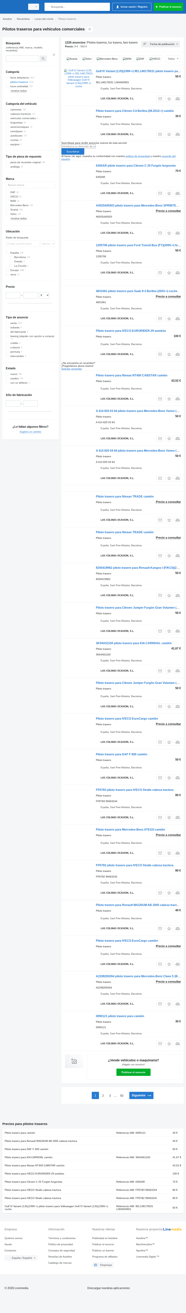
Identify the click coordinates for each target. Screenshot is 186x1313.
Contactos (10, 1250)
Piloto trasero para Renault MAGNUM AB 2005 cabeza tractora (138, 905)
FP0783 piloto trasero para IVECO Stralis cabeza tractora (134, 789)
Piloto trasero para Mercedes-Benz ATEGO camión (130, 829)
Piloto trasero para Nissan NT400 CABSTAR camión (131, 375)
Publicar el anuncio (133, 1072)
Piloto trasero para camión (20, 1132)
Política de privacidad (60, 1244)
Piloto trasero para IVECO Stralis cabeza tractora (33, 1189)
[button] (169, 98)
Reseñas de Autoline (60, 1256)
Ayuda (8, 1244)
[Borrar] (54, 54)
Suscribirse (72, 151)
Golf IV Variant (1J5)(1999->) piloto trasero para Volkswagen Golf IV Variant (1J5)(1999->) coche (56, 1208)
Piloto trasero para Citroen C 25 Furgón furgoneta (33, 1181)
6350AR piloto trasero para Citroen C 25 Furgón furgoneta (136, 165)
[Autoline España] (14, 7)
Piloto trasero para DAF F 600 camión (121, 754)
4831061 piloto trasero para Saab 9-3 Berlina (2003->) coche (136, 291)
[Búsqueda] (48, 7)
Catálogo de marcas (60, 1262)
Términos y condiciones (62, 1238)
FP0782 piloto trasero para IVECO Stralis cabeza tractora (134, 865)
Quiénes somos (14, 1238)
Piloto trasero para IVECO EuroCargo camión (127, 718)
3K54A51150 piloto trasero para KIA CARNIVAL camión (134, 643)
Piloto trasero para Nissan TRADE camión (125, 496)
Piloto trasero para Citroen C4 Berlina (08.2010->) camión (135, 110)
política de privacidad (138, 156)
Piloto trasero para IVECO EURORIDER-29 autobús (131, 330)
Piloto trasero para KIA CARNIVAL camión (28, 1157)
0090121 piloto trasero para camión (120, 1016)
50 (121, 1095)
